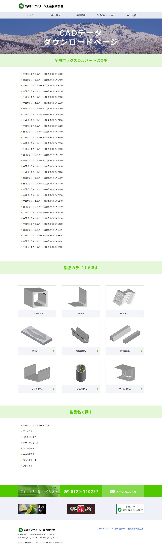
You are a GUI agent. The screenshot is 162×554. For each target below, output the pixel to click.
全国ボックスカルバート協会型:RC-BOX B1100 (43, 218)
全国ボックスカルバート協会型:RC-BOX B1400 (43, 201)
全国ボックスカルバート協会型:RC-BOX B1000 (43, 224)
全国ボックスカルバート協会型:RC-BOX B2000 (43, 183)
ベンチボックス (29, 437)
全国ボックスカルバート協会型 (36, 425)
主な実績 (131, 15)
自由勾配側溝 (28, 454)
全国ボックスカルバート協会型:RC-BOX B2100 (43, 178)
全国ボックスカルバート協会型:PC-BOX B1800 (43, 131)
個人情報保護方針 (135, 529)
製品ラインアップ (106, 15)
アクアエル (27, 466)
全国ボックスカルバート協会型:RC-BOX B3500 (43, 137)
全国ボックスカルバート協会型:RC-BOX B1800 (43, 189)
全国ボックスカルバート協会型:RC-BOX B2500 (43, 155)
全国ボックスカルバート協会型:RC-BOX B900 (42, 230)
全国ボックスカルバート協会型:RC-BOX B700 (42, 241)
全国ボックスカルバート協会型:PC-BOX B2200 (43, 126)
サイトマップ (104, 529)
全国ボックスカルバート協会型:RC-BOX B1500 (43, 195)
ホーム (30, 15)
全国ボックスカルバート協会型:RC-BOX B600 (42, 247)
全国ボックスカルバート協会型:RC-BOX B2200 (43, 172)
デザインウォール (30, 443)
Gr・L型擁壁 (28, 448)
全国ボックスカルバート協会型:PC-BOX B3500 (43, 91)
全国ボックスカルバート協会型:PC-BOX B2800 (43, 103)
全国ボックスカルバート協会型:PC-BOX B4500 (43, 80)
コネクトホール (29, 460)
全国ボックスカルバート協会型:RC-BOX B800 (42, 235)
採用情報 (81, 15)
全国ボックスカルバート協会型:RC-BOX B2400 (43, 160)
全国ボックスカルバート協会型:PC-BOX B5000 (43, 74)
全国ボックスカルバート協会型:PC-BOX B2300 (43, 120)
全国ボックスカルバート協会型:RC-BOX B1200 (43, 212)
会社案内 (55, 15)
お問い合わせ (119, 529)
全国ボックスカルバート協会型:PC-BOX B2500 (43, 108)
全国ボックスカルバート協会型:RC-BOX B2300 (43, 166)
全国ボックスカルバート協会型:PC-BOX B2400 (43, 114)
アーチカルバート (30, 431)
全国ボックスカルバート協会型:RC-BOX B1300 (43, 206)
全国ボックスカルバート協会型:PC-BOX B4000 (43, 85)
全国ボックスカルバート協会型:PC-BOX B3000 (43, 97)
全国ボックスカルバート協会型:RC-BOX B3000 (43, 143)
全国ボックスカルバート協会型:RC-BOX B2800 (43, 149)
